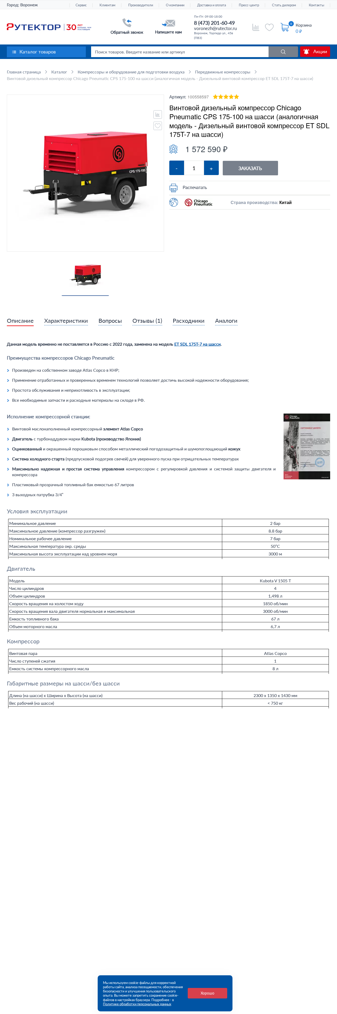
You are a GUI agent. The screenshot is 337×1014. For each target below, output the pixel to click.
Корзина (304, 25)
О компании (175, 5)
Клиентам (107, 5)
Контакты (316, 5)
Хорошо (207, 993)
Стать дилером (284, 5)
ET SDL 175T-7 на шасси (197, 343)
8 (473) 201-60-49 (214, 23)
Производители (140, 5)
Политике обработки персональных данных (137, 1004)
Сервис (81, 5)
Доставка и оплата (211, 5)
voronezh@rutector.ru (215, 28)
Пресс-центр (249, 5)
